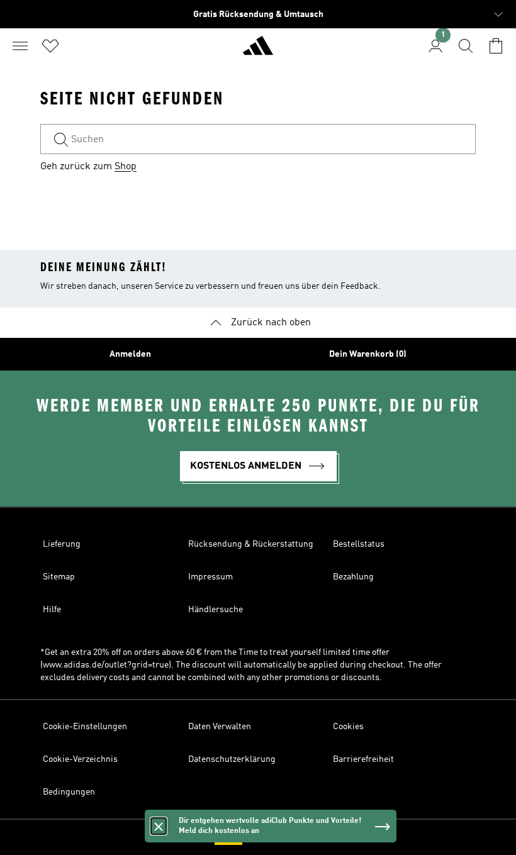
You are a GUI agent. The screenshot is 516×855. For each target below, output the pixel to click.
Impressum (210, 577)
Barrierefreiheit (363, 759)
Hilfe (52, 609)
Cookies (348, 726)
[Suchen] (466, 46)
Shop (126, 167)
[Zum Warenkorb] (496, 46)
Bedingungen (69, 792)
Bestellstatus (358, 544)
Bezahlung (353, 577)
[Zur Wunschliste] (50, 46)
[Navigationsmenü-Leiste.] (20, 46)
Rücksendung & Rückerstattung (250, 544)
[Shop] (258, 51)
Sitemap (59, 577)
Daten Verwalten (219, 726)
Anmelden (130, 354)
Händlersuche (215, 609)
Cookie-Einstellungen (85, 726)
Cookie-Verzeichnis (80, 759)
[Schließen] (158, 826)
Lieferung (62, 544)
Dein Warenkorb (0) (368, 354)
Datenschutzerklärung (232, 759)
